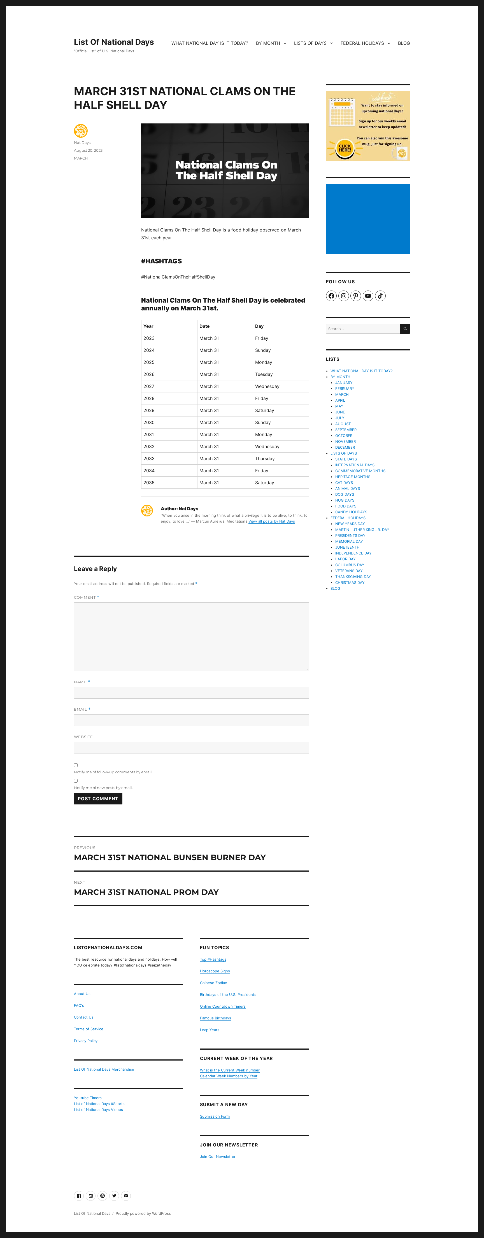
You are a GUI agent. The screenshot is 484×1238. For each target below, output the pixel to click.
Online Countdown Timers (223, 1006)
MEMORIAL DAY (349, 541)
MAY (339, 406)
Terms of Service (88, 1029)
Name (82, 682)
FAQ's (79, 1005)
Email (82, 709)
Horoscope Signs (215, 971)
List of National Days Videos (98, 1109)
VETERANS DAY (349, 570)
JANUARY (344, 382)
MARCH (81, 158)
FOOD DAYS (345, 506)
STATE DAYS (346, 459)
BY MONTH (268, 43)
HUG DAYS (344, 500)
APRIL (340, 400)
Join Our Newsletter (218, 1156)
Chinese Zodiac (213, 982)
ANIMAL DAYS (347, 488)
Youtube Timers (88, 1098)
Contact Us (84, 1017)
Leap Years (209, 1030)
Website (83, 736)
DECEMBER (345, 447)
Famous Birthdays (215, 1018)
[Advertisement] (369, 219)
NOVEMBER (345, 441)
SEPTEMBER (346, 429)
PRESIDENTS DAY (350, 535)
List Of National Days (114, 42)
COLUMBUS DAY (349, 565)
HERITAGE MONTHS (352, 476)
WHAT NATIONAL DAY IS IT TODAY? (209, 43)
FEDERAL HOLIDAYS (362, 43)
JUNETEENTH (347, 547)
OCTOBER (343, 435)
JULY (340, 418)
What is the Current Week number (230, 1070)
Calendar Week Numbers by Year (228, 1076)
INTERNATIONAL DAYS (354, 465)
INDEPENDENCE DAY (353, 553)
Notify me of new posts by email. (103, 787)
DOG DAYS (344, 494)
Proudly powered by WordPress (143, 1213)
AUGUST (343, 424)
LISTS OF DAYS (310, 43)
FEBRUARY (344, 388)
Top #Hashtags (213, 959)
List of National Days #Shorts (99, 1103)
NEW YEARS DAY (350, 523)
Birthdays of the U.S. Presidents (228, 994)
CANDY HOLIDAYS (351, 512)
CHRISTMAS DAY (350, 582)
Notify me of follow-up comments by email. (113, 772)
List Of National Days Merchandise (104, 1069)
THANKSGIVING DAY (353, 576)
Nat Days (82, 142)
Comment (86, 597)
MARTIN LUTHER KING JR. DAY (362, 529)
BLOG (404, 43)
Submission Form (215, 1116)
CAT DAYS (344, 482)
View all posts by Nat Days (271, 521)
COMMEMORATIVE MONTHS (360, 471)
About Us (82, 993)
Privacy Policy (85, 1040)
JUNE (340, 412)
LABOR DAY (345, 559)
